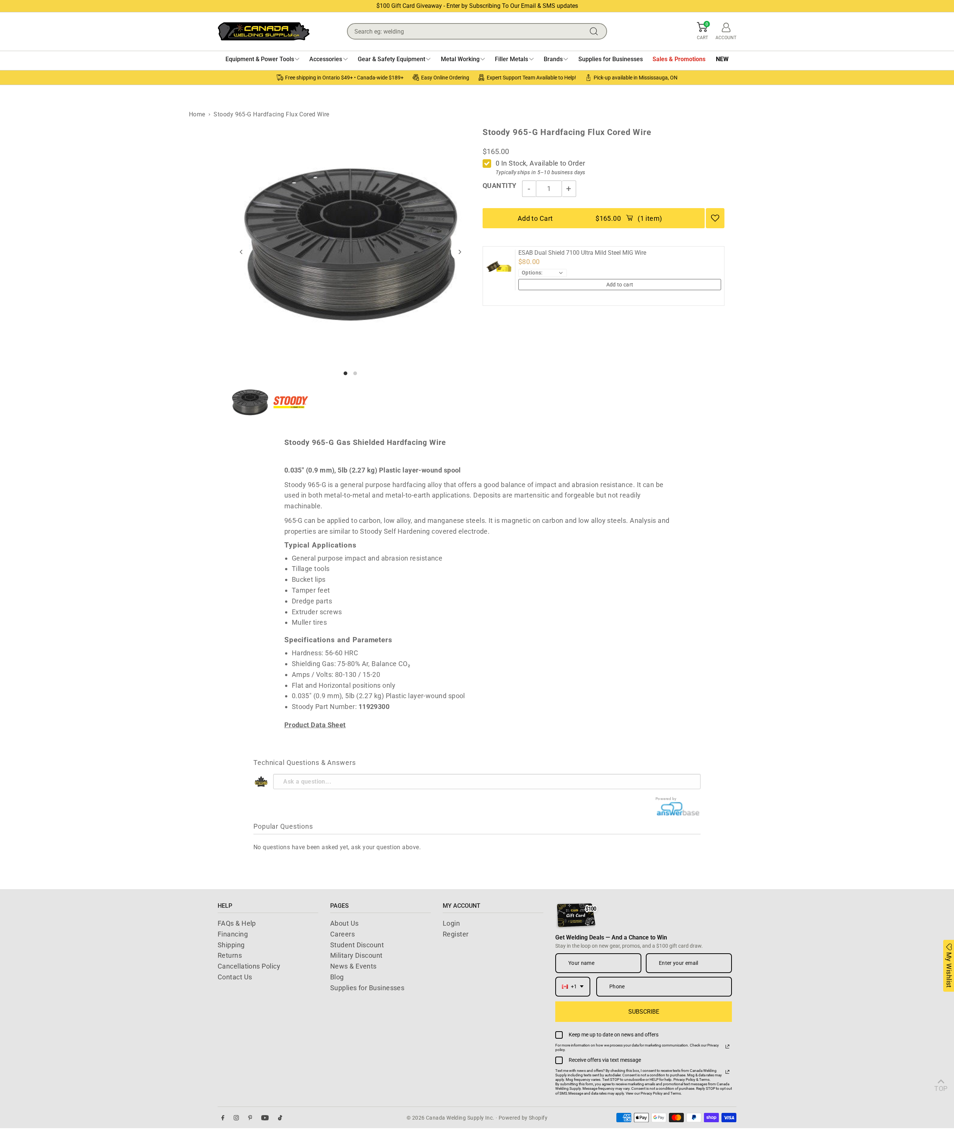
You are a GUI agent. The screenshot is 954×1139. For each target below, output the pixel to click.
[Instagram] (236, 1117)
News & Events (353, 966)
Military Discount (356, 955)
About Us (344, 923)
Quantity (500, 185)
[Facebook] (222, 1117)
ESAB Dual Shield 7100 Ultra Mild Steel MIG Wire (582, 253)
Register (456, 934)
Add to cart (620, 285)
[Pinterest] (250, 1117)
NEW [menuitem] (722, 59)
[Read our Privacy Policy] (727, 1046)
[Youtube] (265, 1117)
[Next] (459, 252)
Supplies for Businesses (367, 988)
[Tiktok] (280, 1117)
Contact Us (235, 977)
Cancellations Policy (249, 966)
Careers (342, 934)
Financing (233, 934)
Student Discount (357, 945)
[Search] (595, 31)
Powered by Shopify (523, 1118)
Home (197, 114)
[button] (702, 31)
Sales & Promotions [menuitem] (679, 59)
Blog (337, 977)
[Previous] (241, 252)
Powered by (666, 799)
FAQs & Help (237, 923)
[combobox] (572, 987)
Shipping (231, 945)
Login (451, 923)
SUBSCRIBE (643, 1011)
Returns (230, 955)
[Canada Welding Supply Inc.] (263, 31)
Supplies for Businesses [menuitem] (610, 59)
